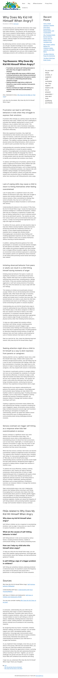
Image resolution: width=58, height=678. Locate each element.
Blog (29, 3)
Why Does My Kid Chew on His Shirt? (13, 668)
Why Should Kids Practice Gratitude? (13, 667)
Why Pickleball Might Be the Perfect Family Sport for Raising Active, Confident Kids (49, 38)
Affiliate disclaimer (37, 3)
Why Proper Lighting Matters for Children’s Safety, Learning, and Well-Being (49, 48)
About (23, 3)
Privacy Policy (48, 3)
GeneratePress (39, 675)
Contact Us (25, 7)
